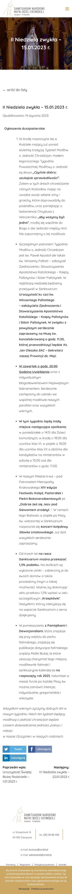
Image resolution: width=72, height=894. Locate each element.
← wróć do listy (15, 90)
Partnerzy (11, 864)
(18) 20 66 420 (51, 834)
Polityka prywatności (44, 864)
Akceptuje (24, 888)
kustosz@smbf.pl (38, 849)
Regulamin (25, 864)
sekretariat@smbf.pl (40, 854)
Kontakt (62, 864)
